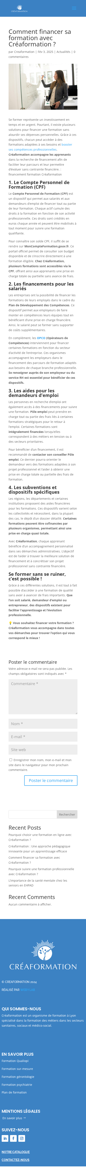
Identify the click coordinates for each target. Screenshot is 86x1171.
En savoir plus (12, 1118)
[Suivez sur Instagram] (21, 1138)
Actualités (63, 52)
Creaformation (24, 52)
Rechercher (67, 814)
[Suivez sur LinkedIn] (5, 1138)
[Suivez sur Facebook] (13, 1138)
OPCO (41, 338)
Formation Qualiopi (15, 1061)
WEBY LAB (27, 990)
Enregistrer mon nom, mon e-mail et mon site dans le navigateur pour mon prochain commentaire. (40, 765)
